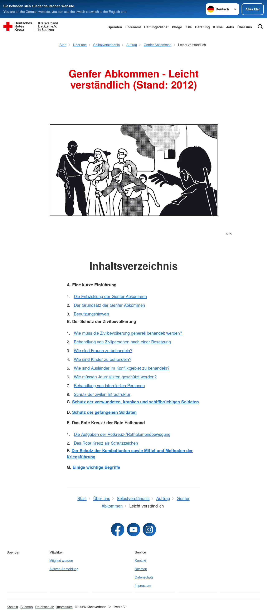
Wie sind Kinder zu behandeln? (102, 359)
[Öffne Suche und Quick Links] (260, 26)
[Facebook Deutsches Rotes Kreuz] (117, 529)
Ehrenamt (133, 27)
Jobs (230, 27)
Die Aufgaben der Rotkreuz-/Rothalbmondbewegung (122, 434)
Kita (188, 27)
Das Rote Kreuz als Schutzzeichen (106, 443)
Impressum (143, 585)
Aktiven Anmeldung (63, 568)
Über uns (244, 27)
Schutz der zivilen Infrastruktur (102, 394)
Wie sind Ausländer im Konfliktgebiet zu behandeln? (121, 368)
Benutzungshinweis (91, 314)
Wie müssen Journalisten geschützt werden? (115, 377)
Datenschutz (144, 577)
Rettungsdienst (156, 27)
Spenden (115, 27)
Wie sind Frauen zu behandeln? (103, 350)
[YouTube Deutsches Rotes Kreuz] (133, 529)
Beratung (202, 27)
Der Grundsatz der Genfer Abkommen (109, 305)
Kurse (218, 27)
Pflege (177, 27)
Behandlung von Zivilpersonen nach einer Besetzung (122, 342)
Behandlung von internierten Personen (109, 385)
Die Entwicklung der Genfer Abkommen (110, 296)
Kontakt (140, 560)
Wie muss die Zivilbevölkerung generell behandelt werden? (128, 333)
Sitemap (141, 568)
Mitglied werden (61, 560)
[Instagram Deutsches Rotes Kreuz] (149, 529)
